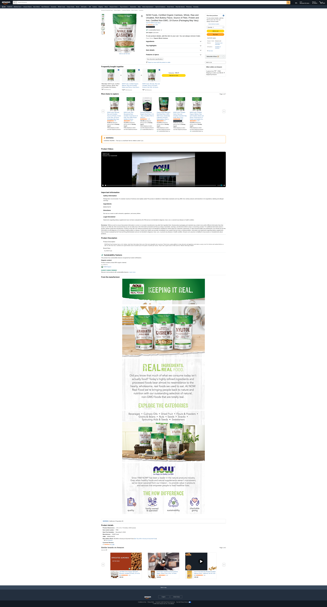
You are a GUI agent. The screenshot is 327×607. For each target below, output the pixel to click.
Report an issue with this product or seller (159, 62)
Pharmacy (189, 6)
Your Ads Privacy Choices (182, 602)
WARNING (105, 521)
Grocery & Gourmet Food (107, 10)
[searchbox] (151, 2)
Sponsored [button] (103, 550)
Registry (101, 6)
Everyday (195, 6)
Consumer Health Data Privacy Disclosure (165, 602)
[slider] (160, 185)
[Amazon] (6, 2)
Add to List (209, 62)
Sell (90, 6)
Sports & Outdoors (160, 6)
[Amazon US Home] (147, 597)
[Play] (102, 185)
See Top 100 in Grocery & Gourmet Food (145, 538)
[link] (131, 75)
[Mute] (224, 185)
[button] (3, 6)
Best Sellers (36, 6)
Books (77, 6)
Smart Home (170, 6)
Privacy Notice (151, 602)
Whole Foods (61, 6)
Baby (139, 6)
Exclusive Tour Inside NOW (110, 155)
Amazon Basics (27, 6)
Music (106, 6)
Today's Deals (70, 6)
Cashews (141, 10)
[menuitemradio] (221, 185)
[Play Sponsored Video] (163, 561)
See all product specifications (155, 59)
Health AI (9, 6)
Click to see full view (124, 53)
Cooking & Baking (126, 10)
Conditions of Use (142, 602)
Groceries (53, 6)
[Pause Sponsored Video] (139, 568)
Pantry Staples (117, 10)
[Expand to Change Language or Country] (168, 597)
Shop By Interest (180, 6)
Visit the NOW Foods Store (153, 22)
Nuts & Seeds (134, 10)
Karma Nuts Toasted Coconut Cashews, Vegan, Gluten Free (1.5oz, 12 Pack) (167, 572)
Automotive (133, 6)
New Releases (45, 6)
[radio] (103, 16)
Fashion (94, 6)
